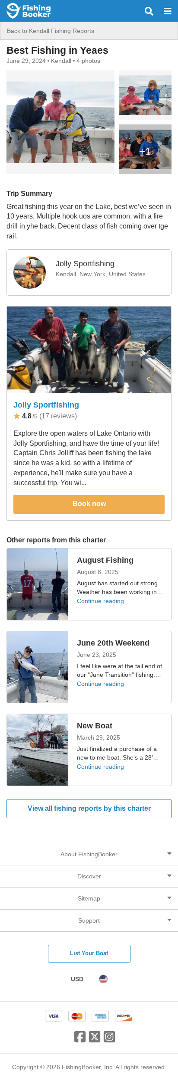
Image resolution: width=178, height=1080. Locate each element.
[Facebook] (79, 1040)
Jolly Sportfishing (46, 405)
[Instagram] (109, 1040)
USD (77, 979)
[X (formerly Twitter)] (94, 1040)
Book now (89, 503)
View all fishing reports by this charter (89, 808)
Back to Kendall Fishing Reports (50, 30)
